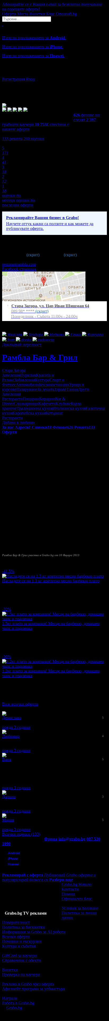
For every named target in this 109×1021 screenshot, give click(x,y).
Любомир (11, 736)
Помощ (68, 894)
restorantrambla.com (19, 264)
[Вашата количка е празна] (2, 24)
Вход (30, 79)
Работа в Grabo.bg (18, 1003)
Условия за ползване (80, 908)
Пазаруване (26, 389)
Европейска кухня (29, 413)
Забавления (24, 380)
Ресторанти (12, 399)
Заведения (11, 375)
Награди (9, 998)
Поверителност (16, 922)
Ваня (6, 759)
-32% (6, 609)
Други (83, 389)
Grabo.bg (14, 1007)
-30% (6, 656)
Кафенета (47, 403)
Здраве (60, 389)
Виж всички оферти (20, 704)
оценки (34, 138)
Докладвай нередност (21, 344)
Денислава (11, 718)
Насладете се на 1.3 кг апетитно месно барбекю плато (50, 581)
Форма (50, 839)
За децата (45, 389)
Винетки (10, 970)
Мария (8, 820)
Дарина (9, 797)
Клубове (63, 403)
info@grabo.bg (71, 839)
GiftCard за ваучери (19, 955)
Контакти (70, 889)
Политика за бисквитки (23, 927)
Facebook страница (19, 269)
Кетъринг (54, 413)
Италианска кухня (69, 408)
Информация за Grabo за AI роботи (34, 932)
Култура (42, 380)
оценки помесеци (11, 198)
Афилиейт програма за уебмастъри (33, 989)
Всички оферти (16, 936)
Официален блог (77, 898)
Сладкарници (26, 403)
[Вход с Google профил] (54, 74)
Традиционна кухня (35, 408)
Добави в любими (18, 422)
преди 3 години (16, 727)
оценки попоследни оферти (18, 202)
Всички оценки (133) (21, 834)
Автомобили (27, 384)
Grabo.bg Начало (77, 884)
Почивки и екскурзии (22, 941)
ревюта (12, 138)
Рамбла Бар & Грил (40, 357)
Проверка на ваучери (21, 974)
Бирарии (47, 399)
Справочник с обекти (21, 960)
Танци (72, 389)
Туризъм (28, 375)
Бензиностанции (54, 384)
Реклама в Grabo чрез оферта (28, 984)
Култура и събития (19, 946)
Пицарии (31, 399)
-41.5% (8, 571)
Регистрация (13, 79)
